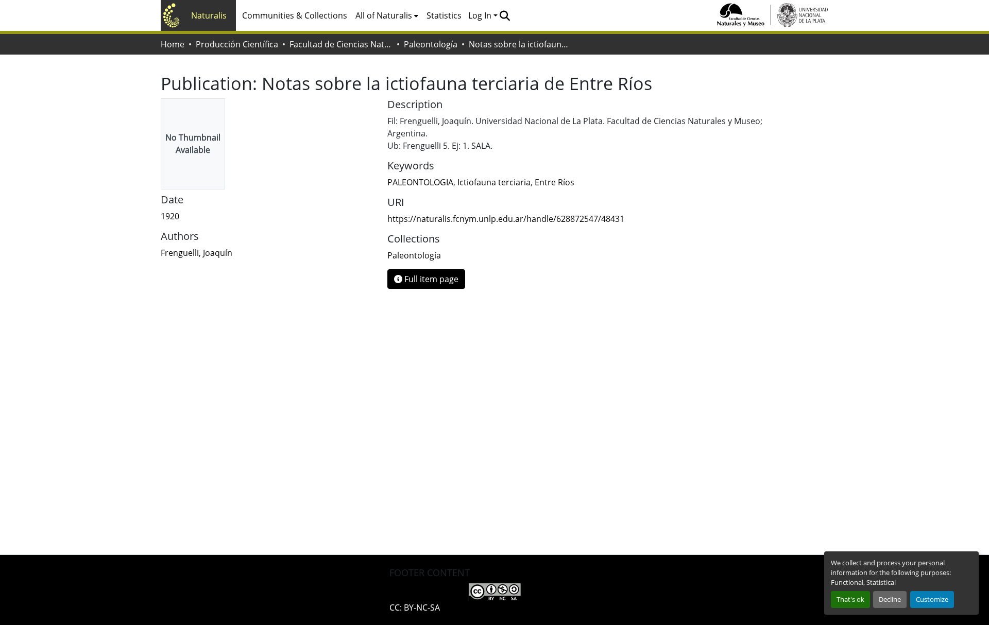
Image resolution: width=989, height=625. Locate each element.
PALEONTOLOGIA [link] (420, 182)
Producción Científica (237, 44)
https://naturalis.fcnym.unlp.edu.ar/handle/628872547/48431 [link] (505, 218)
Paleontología (430, 44)
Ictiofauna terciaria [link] (494, 182)
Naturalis (209, 15)
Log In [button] (480, 15)
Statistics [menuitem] (444, 15)
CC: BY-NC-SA (414, 607)
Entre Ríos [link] (554, 182)
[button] (504, 15)
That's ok (850, 599)
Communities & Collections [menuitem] (294, 15)
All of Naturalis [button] (383, 15)
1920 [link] (170, 216)
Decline (890, 599)
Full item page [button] (430, 279)
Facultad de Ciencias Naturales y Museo (341, 44)
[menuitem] (386, 15)
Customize (932, 599)
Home (172, 44)
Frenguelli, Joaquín (196, 252)
